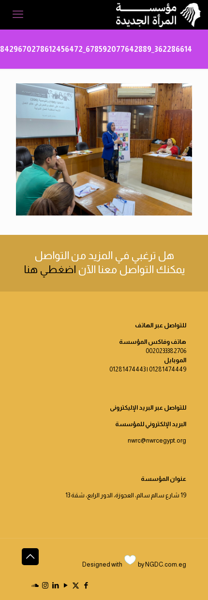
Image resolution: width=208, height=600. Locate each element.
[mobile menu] (18, 14)
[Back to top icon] (30, 556)
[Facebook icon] (85, 585)
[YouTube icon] (65, 585)
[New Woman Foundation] (158, 14)
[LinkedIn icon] (55, 585)
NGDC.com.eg (165, 564)
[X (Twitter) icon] (75, 585)
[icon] (35, 585)
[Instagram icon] (45, 585)
